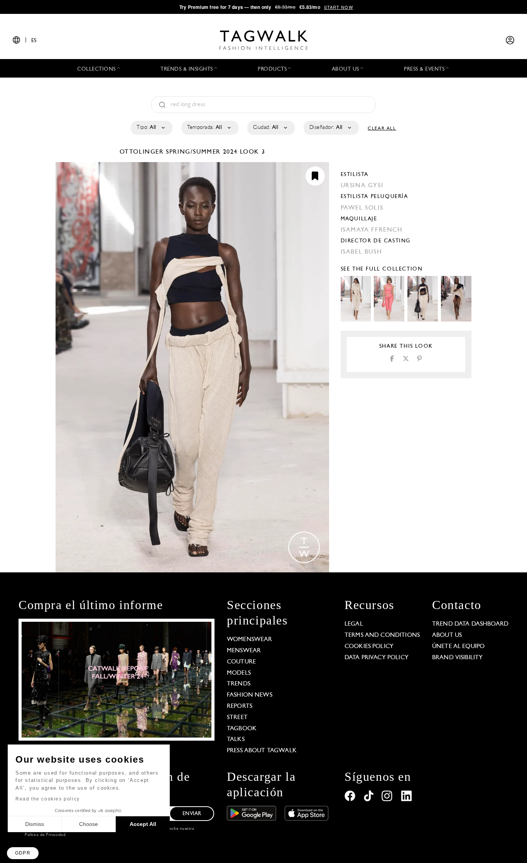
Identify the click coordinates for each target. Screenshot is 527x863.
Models (239, 673)
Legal (354, 624)
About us (447, 635)
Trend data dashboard (470, 624)
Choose (88, 824)
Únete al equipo (458, 646)
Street (237, 717)
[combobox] (151, 128)
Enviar (191, 814)
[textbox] (151, 128)
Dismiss (34, 824)
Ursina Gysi (362, 186)
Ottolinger (143, 152)
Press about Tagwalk (262, 751)
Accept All (143, 824)
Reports (239, 706)
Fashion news (249, 695)
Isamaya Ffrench (372, 230)
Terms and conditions (382, 635)
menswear (244, 651)
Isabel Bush (361, 252)
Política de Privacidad (45, 835)
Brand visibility (457, 658)
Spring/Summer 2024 (202, 152)
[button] (23, 853)
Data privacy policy (377, 658)
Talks (236, 739)
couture (241, 662)
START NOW (338, 7)
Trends (238, 684)
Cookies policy (369, 646)
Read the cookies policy (47, 799)
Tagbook (242, 729)
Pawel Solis (362, 208)
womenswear (249, 639)
